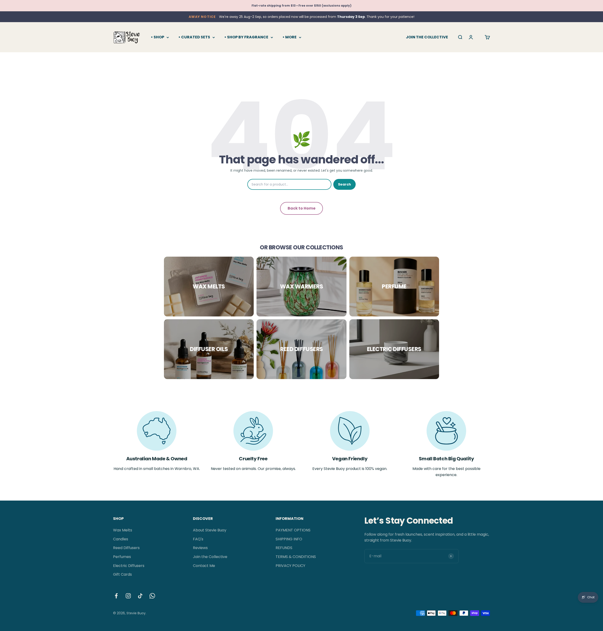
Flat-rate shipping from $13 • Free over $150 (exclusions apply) (301, 6)
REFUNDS (284, 547)
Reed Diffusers (126, 547)
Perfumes (122, 556)
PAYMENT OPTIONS (293, 530)
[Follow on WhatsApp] (152, 596)
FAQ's (198, 539)
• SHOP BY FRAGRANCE (246, 37)
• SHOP (157, 37)
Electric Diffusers (128, 565)
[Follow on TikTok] (140, 596)
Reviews (200, 547)
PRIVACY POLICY (290, 565)
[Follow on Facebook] (116, 596)
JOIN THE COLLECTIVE (427, 37)
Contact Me (204, 565)
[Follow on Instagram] (128, 596)
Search (344, 184)
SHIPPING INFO (289, 539)
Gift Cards (122, 574)
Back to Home (301, 208)
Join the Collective (210, 556)
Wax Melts (122, 530)
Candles (120, 539)
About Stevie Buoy (209, 530)
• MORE (289, 37)
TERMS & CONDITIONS (296, 556)
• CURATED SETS (194, 37)
